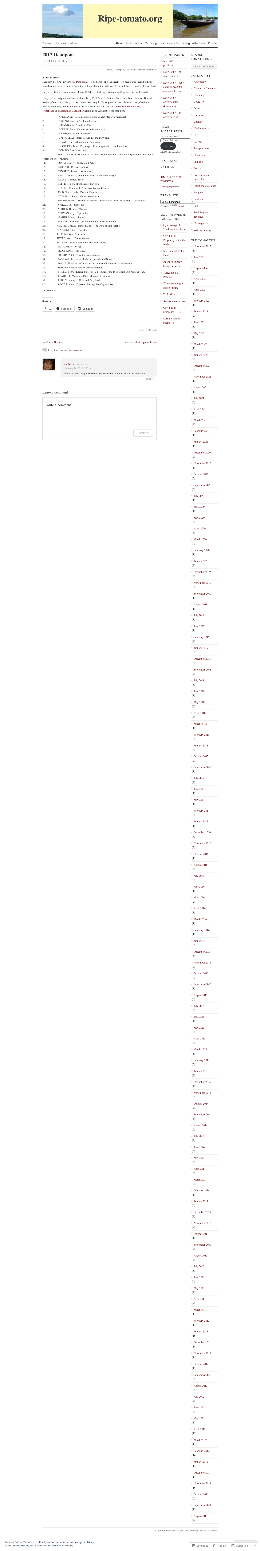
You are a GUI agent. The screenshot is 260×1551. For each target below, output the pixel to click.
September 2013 (202, 1244)
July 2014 (199, 1136)
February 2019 (202, 637)
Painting (198, 161)
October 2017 (201, 756)
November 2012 (202, 1353)
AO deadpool (118, 69)
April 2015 (200, 1038)
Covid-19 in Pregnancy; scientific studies (174, 240)
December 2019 (202, 572)
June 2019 (199, 626)
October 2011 (201, 1494)
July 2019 (199, 615)
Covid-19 (173, 43)
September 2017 (202, 767)
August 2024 (200, 268)
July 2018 (199, 680)
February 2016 (202, 930)
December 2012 (202, 1342)
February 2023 (202, 300)
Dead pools (130, 69)
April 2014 (200, 1168)
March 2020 (200, 539)
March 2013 (200, 1310)
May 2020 (199, 517)
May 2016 (199, 897)
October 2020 (201, 474)
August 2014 (200, 1125)
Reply (149, 379)
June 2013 (199, 1277)
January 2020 (201, 561)
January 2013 (201, 1331)
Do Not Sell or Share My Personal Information (197, 1530)
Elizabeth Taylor (125, 106)
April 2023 (200, 289)
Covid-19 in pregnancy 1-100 (172, 310)
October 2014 (201, 1103)
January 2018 (201, 745)
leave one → (75, 350)
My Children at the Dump (173, 253)
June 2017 (199, 789)
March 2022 (200, 344)
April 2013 (200, 1299)
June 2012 (199, 1407)
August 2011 (200, 1516)
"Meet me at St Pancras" (171, 275)
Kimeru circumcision (174, 301)
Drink (197, 108)
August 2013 (200, 1255)
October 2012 (201, 1364)
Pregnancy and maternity (202, 177)
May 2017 (199, 799)
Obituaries (152, 329)
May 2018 (199, 702)
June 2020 (199, 506)
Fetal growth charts (193, 43)
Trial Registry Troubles (201, 214)
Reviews (198, 199)
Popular (213, 43)
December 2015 (202, 951)
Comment (143, 432)
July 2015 (199, 1006)
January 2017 (201, 821)
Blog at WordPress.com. (165, 1530)
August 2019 (200, 604)
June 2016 (199, 886)
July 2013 (199, 1266)
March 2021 (200, 420)
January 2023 (201, 311)
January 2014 (201, 1201)
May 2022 (199, 333)
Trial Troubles (133, 43)
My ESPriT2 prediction (170, 63)
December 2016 (202, 832)
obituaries (141, 69)
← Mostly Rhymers (52, 342)
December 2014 (202, 1082)
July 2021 (199, 398)
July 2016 (199, 875)
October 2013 (201, 1234)
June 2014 (199, 1147)
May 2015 (199, 1027)
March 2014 (200, 1179)
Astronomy (200, 81)
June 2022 (199, 322)
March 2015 (200, 1049)
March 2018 (200, 724)
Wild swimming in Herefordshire (173, 285)
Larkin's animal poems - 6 (171, 320)
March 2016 (200, 919)
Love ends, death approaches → (140, 342)
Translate (181, 205)
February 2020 (202, 550)
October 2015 (201, 973)
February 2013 (202, 1320)
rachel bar (70, 364)
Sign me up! (168, 146)
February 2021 (202, 431)
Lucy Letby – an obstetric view (172, 115)
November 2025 (202, 246)
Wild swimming (202, 230)
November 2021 (202, 376)
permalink (82, 364)
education (199, 115)
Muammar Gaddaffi (70, 110)
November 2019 (202, 582)
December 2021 (202, 365)
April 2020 (200, 528)
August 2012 (200, 1385)
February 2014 (202, 1190)
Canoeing (151, 43)
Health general (201, 128)
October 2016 (201, 854)
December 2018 (202, 658)
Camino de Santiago (204, 88)
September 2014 (202, 1114)
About (119, 43)
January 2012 (201, 1461)
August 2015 (200, 995)
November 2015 (202, 962)
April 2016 (200, 908)
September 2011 (202, 1505)
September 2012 (202, 1375)
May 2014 (199, 1158)
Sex (162, 43)
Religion (198, 192)
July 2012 (199, 1396)
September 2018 (202, 669)
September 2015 (202, 984)
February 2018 (202, 734)
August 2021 (200, 387)
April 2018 (200, 713)
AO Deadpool (79, 81)
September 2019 (202, 593)
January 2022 (201, 355)
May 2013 (199, 1288)
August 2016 (200, 865)
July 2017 (199, 778)
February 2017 (202, 810)
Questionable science (205, 186)
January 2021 (201, 441)
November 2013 (202, 1223)
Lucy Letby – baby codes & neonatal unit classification (173, 87)
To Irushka (169, 294)
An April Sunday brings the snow (172, 264)
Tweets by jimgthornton (169, 186)
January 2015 (201, 1071)
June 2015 (199, 1017)
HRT (196, 135)
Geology (198, 121)
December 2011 (202, 1472)
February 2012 (202, 1451)
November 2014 (202, 1092)
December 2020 (202, 452)
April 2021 (200, 409)
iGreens (198, 141)
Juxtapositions (201, 148)
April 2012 (200, 1429)
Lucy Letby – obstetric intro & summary (170, 102)
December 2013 (202, 1212)
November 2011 (202, 1483)
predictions (152, 69)
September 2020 (202, 485)
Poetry (197, 168)
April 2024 (200, 279)
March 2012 (200, 1440)
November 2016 (202, 843)
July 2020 (199, 496)
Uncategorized (201, 223)
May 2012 (199, 1418)
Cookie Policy (66, 1545)
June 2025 (199, 257)
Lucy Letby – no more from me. (172, 74)
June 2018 (199, 691)
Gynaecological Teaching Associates (174, 227)
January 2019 (201, 648)
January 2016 (201, 941)
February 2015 (202, 1060)
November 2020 (202, 463)
